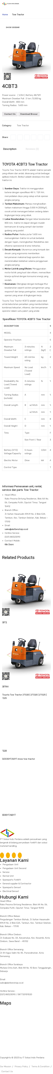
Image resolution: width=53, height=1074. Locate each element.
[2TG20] (26, 719)
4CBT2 (3, 622)
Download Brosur (29, 114)
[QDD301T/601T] (26, 783)
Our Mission (5, 1066)
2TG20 (3, 751)
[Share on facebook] (13, 137)
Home (5, 14)
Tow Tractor (18, 14)
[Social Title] (2, 855)
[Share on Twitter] (20, 137)
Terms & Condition (40, 1066)
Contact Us (10, 114)
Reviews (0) (32, 149)
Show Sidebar (13, 27)
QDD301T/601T (8, 815)
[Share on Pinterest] (47, 137)
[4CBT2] (26, 591)
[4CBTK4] (26, 655)
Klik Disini (9, 544)
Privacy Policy (21, 1066)
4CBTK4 (4, 686)
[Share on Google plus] (40, 137)
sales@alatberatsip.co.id (16, 529)
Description (9, 149)
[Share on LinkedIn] (27, 137)
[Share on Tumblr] (33, 137)
